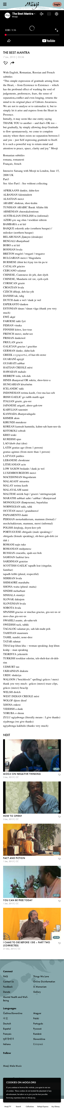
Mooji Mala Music (12, 1066)
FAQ (5, 976)
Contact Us (8, 981)
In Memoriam (39, 986)
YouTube (9, 1058)
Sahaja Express (42, 1106)
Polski (36, 1018)
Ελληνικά (38, 1044)
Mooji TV (7, 1106)
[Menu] (5, 4)
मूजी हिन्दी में (8, 1039)
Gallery (37, 991)
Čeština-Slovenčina (12, 1013)
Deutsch (7, 1023)
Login (57, 4)
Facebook (4, 1058)
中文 (5, 1018)
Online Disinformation (44, 981)
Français (7, 1033)
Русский (37, 1028)
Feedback (8, 986)
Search (18, 1106)
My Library (55, 1106)
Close (56, 1082)
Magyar (37, 1013)
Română (37, 1033)
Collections (30, 1106)
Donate (6, 991)
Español (7, 1028)
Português (38, 1023)
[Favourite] (59, 775)
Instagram (16, 1058)
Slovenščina (39, 1039)
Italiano (7, 1044)
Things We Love (41, 976)
